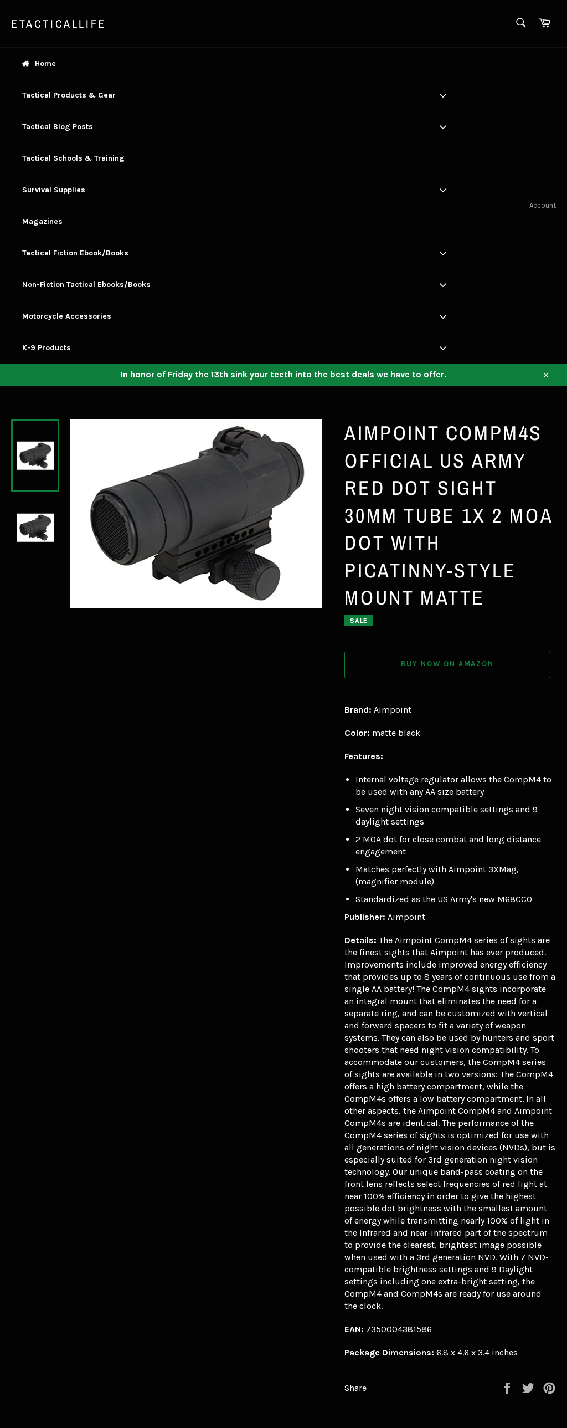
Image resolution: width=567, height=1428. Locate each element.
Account (542, 205)
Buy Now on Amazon (447, 663)
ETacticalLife (58, 23)
